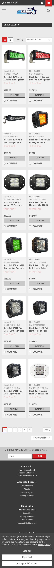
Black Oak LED (9, 71)
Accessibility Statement (27, 523)
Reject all (27, 557)
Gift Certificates (27, 486)
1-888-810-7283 (11, 3)
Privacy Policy (27, 520)
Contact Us (27, 513)
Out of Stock (14, 95)
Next (47, 430)
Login (23, 492)
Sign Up (30, 492)
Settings (27, 550)
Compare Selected (41, 438)
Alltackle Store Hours (27, 510)
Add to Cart (14, 158)
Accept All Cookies (27, 563)
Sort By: (20, 40)
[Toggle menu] (4, 11)
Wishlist (27, 489)
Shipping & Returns (27, 496)
